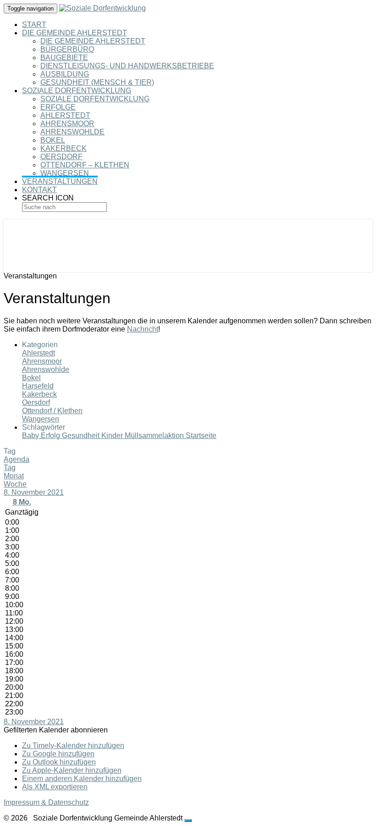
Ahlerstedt (65, 115)
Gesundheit (81, 435)
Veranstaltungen (60, 181)
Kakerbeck (63, 148)
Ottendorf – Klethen (84, 165)
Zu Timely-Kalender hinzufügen (73, 745)
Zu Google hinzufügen (58, 754)
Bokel (52, 140)
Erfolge (58, 107)
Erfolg (51, 435)
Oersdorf (61, 157)
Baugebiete (64, 57)
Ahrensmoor (67, 124)
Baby (31, 435)
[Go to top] (188, 820)
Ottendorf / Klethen (52, 411)
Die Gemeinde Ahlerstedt (74, 33)
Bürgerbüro (67, 49)
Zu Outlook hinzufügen (59, 762)
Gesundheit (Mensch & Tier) (97, 82)
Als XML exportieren (55, 787)
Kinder (113, 435)
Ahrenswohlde (72, 132)
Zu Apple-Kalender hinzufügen (72, 770)
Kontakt (39, 190)
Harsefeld (38, 386)
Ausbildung (64, 74)
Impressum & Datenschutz (46, 802)
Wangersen (64, 173)
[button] (56, 730)
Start (34, 24)
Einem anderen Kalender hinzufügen (82, 778)
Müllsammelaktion (155, 435)
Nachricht (142, 329)
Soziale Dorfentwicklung (76, 90)
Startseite (201, 435)
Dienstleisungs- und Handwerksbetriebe (127, 66)
